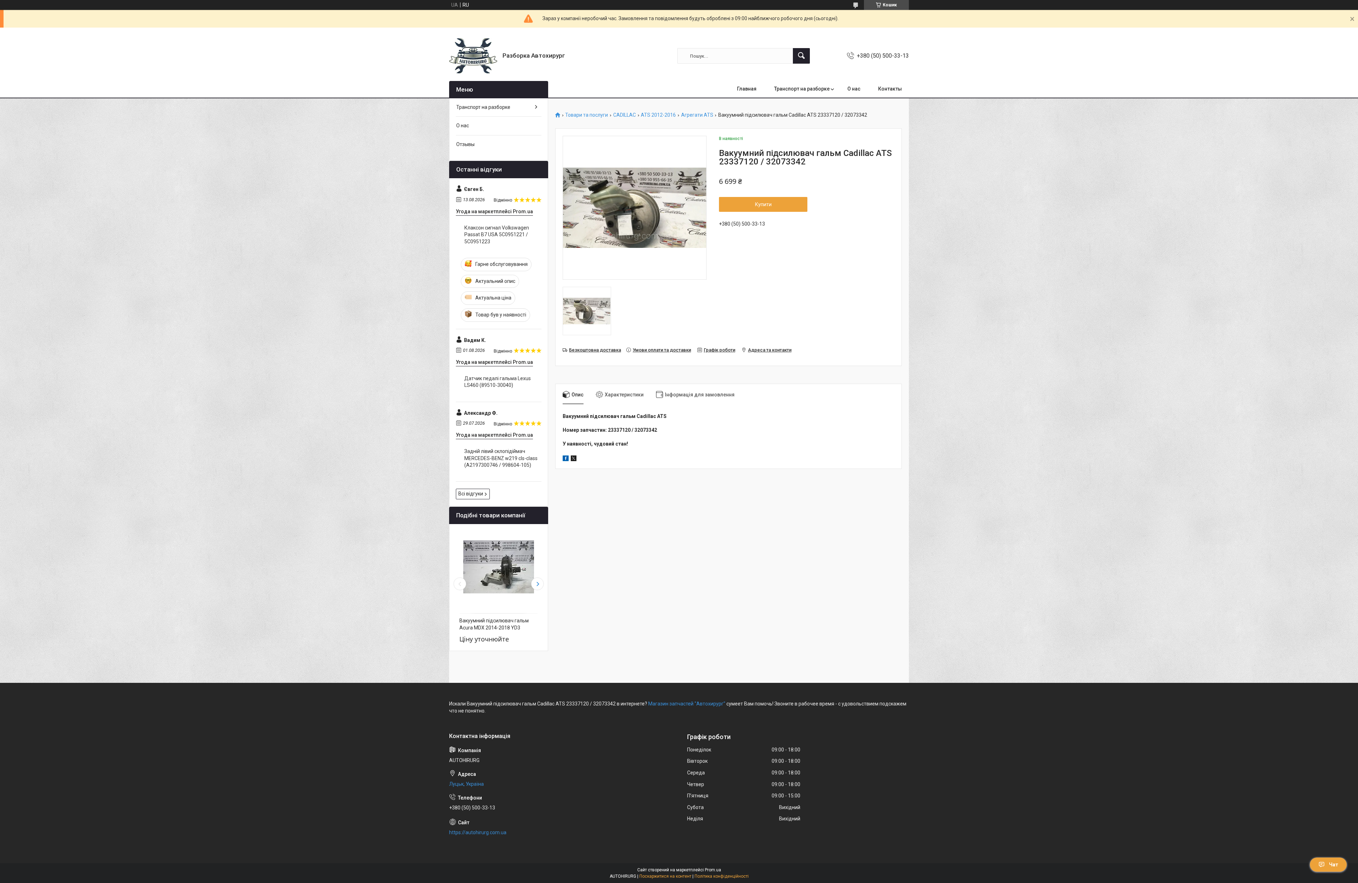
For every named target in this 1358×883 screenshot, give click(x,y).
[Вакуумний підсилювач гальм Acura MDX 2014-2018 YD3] (498, 567)
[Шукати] (801, 56)
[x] (573, 459)
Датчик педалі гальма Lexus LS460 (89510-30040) (497, 382)
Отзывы (465, 144)
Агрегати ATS (697, 115)
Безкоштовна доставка (595, 350)
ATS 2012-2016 (658, 115)
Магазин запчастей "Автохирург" (686, 704)
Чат (1333, 864)
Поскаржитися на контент (665, 876)
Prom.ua (713, 869)
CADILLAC (624, 115)
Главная (746, 89)
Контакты (890, 89)
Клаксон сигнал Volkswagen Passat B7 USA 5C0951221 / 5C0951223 (496, 234)
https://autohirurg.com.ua (477, 832)
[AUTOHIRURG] (473, 56)
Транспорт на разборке (802, 89)
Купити (763, 204)
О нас (853, 89)
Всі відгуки (470, 493)
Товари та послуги (586, 115)
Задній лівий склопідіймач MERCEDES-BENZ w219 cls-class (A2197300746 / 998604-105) (501, 458)
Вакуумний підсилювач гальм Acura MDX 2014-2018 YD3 (494, 624)
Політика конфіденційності (722, 876)
